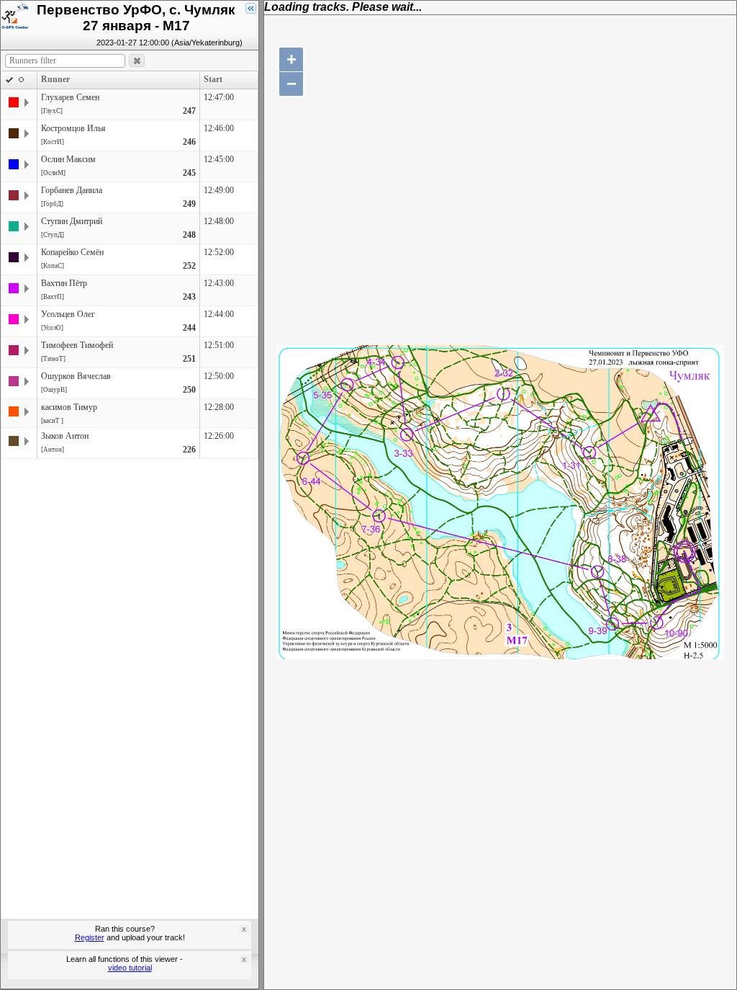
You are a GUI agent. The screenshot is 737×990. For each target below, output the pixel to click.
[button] (137, 61)
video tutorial (130, 967)
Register (89, 937)
